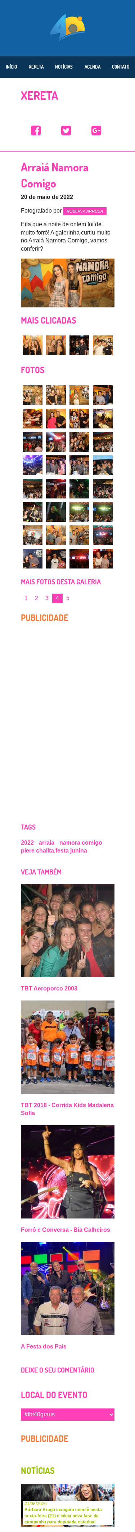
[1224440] (102, 345)
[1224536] (102, 488)
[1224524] (102, 418)
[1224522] (56, 418)
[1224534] (56, 488)
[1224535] (79, 488)
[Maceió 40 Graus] (67, 26)
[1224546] (56, 558)
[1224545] (32, 558)
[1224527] (79, 442)
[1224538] (56, 512)
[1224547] (79, 558)
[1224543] (79, 535)
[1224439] (79, 345)
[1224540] (102, 512)
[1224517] (32, 395)
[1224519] (79, 395)
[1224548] (102, 558)
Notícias (64, 67)
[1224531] (79, 465)
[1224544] (102, 535)
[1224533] (32, 488)
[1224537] (32, 512)
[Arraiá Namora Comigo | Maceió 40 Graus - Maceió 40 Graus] (36, 131)
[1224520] (102, 395)
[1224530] (56, 465)
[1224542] (56, 535)
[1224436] (32, 345)
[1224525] (32, 442)
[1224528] (102, 442)
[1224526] (56, 442)
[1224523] (79, 418)
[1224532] (102, 465)
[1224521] (32, 418)
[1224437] (56, 345)
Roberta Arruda (85, 211)
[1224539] (79, 512)
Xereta (36, 67)
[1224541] (32, 535)
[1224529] (32, 465)
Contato (120, 67)
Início (11, 67)
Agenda (92, 67)
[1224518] (56, 395)
